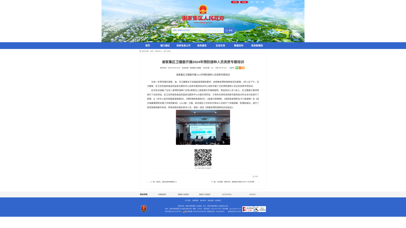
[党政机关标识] (144, 209)
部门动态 (167, 51)
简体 (251, 2)
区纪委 (157, 2)
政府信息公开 (184, 45)
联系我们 (218, 200)
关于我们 (188, 200)
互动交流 (220, 45)
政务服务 (202, 45)
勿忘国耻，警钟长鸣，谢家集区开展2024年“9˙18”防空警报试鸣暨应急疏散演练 (243, 182)
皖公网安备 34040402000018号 (195, 211)
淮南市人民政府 (204, 194)
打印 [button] (256, 176)
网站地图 (211, 200)
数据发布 (238, 45)
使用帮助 (195, 200)
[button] (235, 2)
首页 (147, 45)
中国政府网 (162, 194)
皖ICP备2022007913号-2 (173, 211)
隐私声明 (203, 200)
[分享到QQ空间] (243, 67)
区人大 (144, 2)
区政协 (150, 2)
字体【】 (221, 68)
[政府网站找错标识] (248, 209)
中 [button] (223, 68)
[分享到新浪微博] (240, 67)
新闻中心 (158, 51)
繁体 (257, 2)
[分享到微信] (237, 67)
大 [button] (221, 68)
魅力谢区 (165, 45)
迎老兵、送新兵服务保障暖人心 (166, 182)
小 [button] (225, 68)
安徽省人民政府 (183, 194)
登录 (262, 2)
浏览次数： (208, 68)
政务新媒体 (257, 45)
